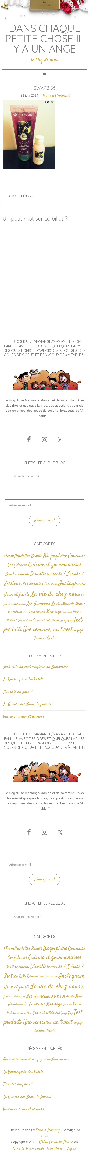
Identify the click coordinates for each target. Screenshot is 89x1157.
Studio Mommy (48, 1130)
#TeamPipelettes (17, 556)
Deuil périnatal (17, 574)
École (51, 638)
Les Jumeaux (38, 603)
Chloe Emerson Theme (56, 1142)
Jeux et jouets (17, 594)
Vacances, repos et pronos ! (23, 717)
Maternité (68, 604)
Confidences (17, 565)
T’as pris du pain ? (17, 692)
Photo (77, 611)
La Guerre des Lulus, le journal (27, 704)
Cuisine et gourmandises (54, 565)
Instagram (71, 583)
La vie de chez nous (55, 594)
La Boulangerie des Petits (23, 679)
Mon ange (54, 611)
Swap (64, 620)
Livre (56, 603)
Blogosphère (55, 556)
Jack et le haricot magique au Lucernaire (35, 667)
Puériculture (25, 621)
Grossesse (51, 584)
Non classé (67, 612)
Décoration (35, 584)
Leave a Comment (56, 96)
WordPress (55, 1149)
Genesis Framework (28, 1149)
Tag (70, 620)
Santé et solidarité (46, 620)
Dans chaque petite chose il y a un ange (44, 38)
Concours (77, 556)
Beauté (36, 556)
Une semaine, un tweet (48, 629)
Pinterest (12, 620)
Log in (71, 1149)
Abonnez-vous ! (44, 520)
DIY (22, 584)
